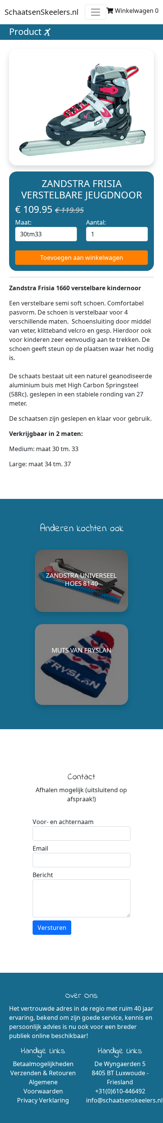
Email (40, 848)
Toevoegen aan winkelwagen (81, 257)
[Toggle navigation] (95, 12)
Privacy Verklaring (43, 1100)
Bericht (43, 875)
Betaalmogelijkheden (43, 1064)
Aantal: (96, 222)
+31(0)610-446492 (120, 1091)
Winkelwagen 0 (135, 10)
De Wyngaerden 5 (120, 1064)
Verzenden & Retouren (43, 1073)
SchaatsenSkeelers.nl (41, 12)
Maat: (23, 222)
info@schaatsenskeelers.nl (124, 1100)
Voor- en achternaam (63, 822)
